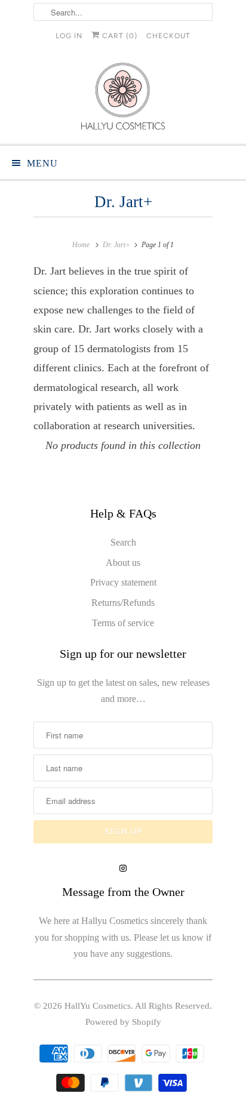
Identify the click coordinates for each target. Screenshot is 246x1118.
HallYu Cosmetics (97, 1006)
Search (123, 542)
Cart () (118, 36)
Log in (69, 36)
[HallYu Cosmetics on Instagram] (123, 868)
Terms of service (123, 623)
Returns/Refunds (123, 603)
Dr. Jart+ (123, 202)
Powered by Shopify (123, 1022)
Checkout (168, 36)
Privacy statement (123, 582)
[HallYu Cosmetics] (123, 99)
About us (123, 563)
